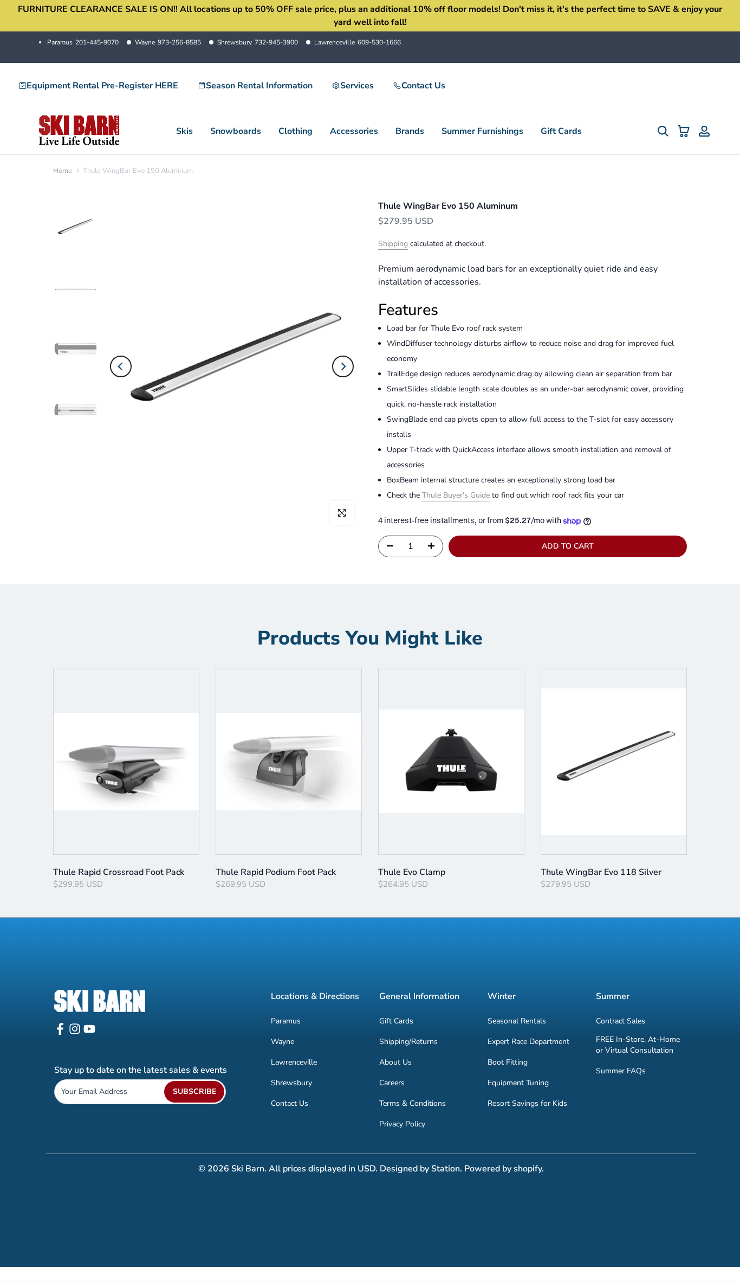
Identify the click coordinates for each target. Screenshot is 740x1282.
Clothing (295, 131)
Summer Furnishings (482, 131)
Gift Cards (561, 131)
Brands (409, 131)
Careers (392, 1083)
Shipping (393, 244)
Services (357, 86)
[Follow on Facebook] (60, 1032)
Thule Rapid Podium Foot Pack (276, 872)
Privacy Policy (402, 1124)
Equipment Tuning (518, 1083)
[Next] (343, 366)
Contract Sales (620, 1021)
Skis (184, 131)
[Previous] (121, 366)
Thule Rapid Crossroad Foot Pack (118, 872)
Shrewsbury (257, 42)
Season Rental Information (259, 86)
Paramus (83, 42)
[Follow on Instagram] (75, 1032)
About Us (395, 1062)
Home (62, 171)
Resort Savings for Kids (527, 1103)
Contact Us (423, 86)
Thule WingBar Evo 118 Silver (601, 872)
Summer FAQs (621, 1071)
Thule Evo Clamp (411, 872)
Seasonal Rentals (517, 1021)
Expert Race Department (528, 1041)
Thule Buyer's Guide (456, 495)
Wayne (168, 42)
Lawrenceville (357, 42)
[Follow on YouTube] (89, 1032)
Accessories (354, 131)
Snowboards (235, 131)
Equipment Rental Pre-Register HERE (102, 86)
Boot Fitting (508, 1062)
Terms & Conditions (412, 1103)
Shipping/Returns (408, 1041)
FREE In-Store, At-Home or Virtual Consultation (638, 1044)
